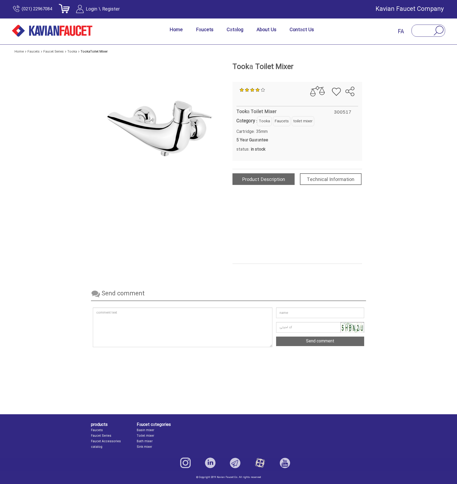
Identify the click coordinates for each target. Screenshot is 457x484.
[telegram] (346, 78)
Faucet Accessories (106, 441)
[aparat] (260, 463)
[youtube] (285, 463)
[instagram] (185, 463)
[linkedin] (210, 463)
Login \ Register (103, 9)
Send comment (320, 341)
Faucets (282, 121)
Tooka (264, 121)
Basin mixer (145, 430)
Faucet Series (101, 436)
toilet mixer (303, 121)
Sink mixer (144, 447)
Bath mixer (145, 441)
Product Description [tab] (263, 179)
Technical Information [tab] (330, 179)
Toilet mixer (145, 436)
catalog (96, 447)
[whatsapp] (356, 78)
